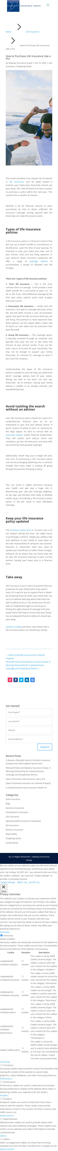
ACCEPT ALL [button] (34, 882)
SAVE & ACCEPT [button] (7, 1149)
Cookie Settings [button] (8, 882)
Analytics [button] (4, 1095)
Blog (8, 803)
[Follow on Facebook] (15, 680)
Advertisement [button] (7, 1115)
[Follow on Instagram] (10, 680)
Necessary (8, 935)
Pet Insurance (12, 825)
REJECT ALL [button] (22, 882)
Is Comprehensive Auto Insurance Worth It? (26, 787)
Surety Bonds (12, 842)
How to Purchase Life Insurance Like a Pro (25, 779)
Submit (44, 747)
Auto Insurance (13, 799)
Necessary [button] (5, 932)
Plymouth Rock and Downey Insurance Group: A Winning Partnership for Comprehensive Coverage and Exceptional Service (28, 771)
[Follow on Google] (32, 680)
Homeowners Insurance (17, 812)
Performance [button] (6, 1078)
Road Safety (11, 834)
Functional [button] (5, 1061)
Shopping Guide (24, 66)
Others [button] (3, 1135)
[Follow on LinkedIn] (27, 680)
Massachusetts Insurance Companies (23, 821)
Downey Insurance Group (21, 63)
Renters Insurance (14, 829)
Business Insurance (15, 808)
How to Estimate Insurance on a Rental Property (28, 783)
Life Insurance (12, 816)
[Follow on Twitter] (21, 680)
